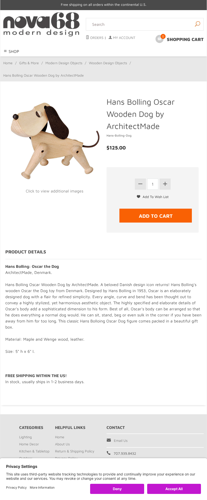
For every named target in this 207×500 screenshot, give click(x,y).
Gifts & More (29, 63)
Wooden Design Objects (108, 63)
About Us (62, 444)
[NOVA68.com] (41, 24)
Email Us (120, 440)
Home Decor (67, 59)
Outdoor (123, 59)
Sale (164, 59)
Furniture (140, 59)
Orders (96, 37)
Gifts (154, 59)
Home (8, 63)
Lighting (47, 59)
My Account (123, 37)
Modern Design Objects (63, 63)
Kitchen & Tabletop (97, 59)
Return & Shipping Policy (74, 451)
